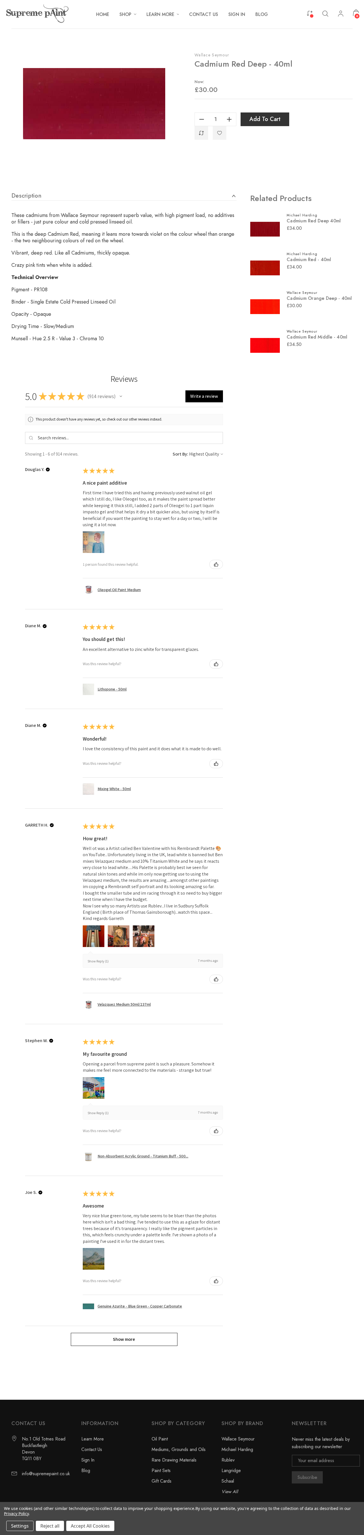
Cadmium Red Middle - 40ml (317, 337)
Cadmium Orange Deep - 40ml (319, 298)
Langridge (231, 1470)
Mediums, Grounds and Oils (179, 1449)
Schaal (228, 1481)
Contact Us (91, 1449)
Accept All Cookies (90, 1526)
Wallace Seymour (212, 55)
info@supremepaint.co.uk (46, 1473)
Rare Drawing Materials (174, 1460)
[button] (120, 396)
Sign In (87, 1460)
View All (230, 1491)
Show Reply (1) (98, 961)
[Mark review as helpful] (216, 564)
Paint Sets (161, 1470)
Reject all (49, 1526)
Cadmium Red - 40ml (309, 259)
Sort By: (180, 454)
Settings (20, 1526)
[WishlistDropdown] (219, 133)
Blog (85, 1470)
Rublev (228, 1460)
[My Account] (340, 14)
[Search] (325, 13)
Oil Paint (160, 1439)
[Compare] (310, 12)
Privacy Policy (16, 1513)
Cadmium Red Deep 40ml (314, 221)
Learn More (92, 1439)
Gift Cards (161, 1481)
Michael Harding (237, 1449)
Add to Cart (264, 119)
